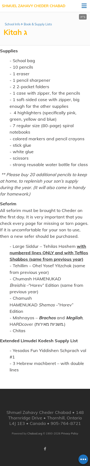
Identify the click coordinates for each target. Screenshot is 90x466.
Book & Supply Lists (38, 24)
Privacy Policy (69, 433)
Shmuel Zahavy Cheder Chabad (33, 6)
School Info (12, 24)
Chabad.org (34, 433)
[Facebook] (45, 448)
